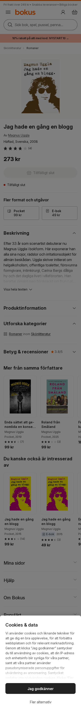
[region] (40, 663)
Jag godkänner (40, 688)
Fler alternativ (41, 702)
